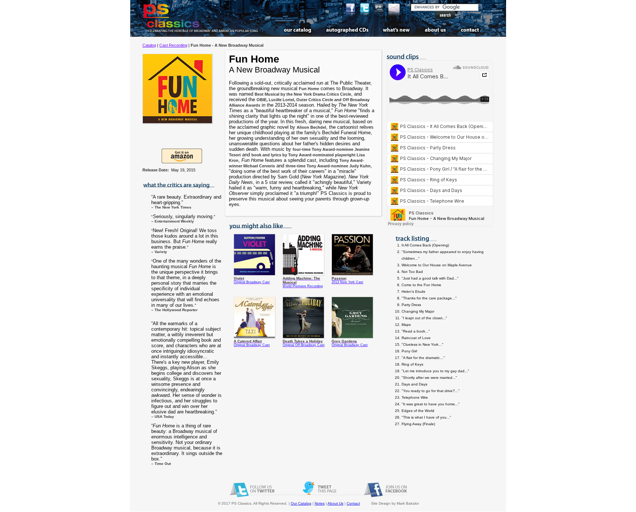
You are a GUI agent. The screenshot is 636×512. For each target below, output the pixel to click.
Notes (320, 503)
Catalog (149, 45)
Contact (353, 503)
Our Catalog (301, 503)
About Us (335, 503)
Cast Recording (173, 45)
